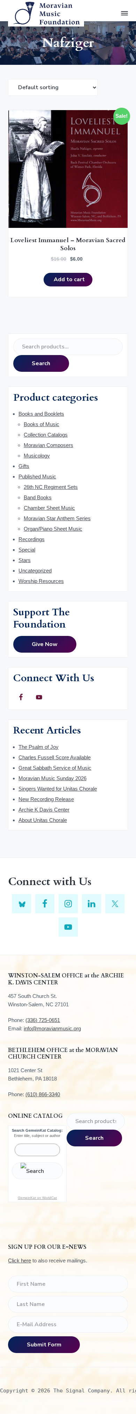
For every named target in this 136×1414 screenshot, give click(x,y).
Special (26, 550)
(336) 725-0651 (42, 1020)
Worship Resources (41, 581)
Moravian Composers (48, 445)
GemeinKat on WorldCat (37, 1198)
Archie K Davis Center (43, 810)
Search (41, 363)
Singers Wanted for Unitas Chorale (57, 789)
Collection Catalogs (46, 435)
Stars (24, 560)
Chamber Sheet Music (49, 508)
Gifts (23, 466)
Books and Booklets (41, 414)
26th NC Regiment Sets (51, 487)
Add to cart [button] (69, 279)
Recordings (31, 539)
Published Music (37, 476)
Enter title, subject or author (37, 1135)
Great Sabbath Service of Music (54, 768)
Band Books (38, 497)
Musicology (37, 456)
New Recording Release (46, 799)
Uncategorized (35, 571)
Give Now (45, 644)
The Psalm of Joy (38, 747)
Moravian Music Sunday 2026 (52, 778)
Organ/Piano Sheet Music (53, 529)
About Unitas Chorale (42, 820)
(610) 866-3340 (42, 1094)
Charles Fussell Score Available (54, 757)
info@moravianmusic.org (52, 1028)
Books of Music (41, 424)
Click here (19, 1260)
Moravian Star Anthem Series (57, 518)
